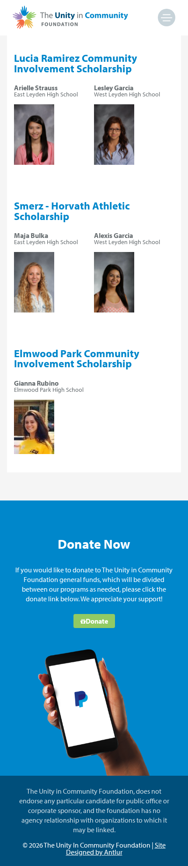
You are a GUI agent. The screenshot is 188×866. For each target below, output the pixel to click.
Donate (97, 621)
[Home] (70, 26)
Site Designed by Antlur (116, 848)
